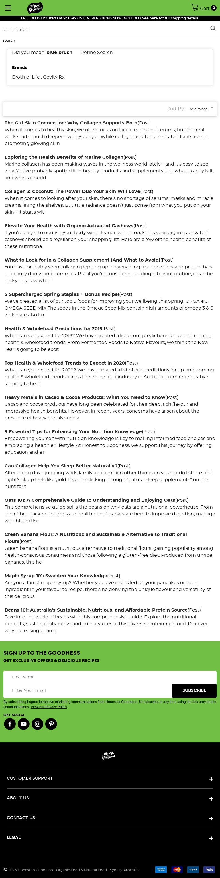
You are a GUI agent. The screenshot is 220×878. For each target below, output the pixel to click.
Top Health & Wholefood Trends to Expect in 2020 (65, 363)
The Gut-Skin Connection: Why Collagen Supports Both (71, 123)
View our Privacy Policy (49, 707)
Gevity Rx (54, 77)
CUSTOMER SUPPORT (30, 778)
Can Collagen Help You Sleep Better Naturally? (61, 466)
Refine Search (96, 52)
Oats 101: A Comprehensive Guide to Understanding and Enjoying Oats (90, 500)
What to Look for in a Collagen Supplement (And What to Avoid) (82, 260)
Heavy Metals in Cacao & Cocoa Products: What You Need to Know (85, 397)
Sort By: (176, 109)
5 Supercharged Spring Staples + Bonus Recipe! (62, 294)
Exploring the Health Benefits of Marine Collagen (64, 157)
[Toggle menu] (8, 8)
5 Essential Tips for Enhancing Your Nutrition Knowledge (73, 431)
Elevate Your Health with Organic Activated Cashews (69, 226)
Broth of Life (26, 77)
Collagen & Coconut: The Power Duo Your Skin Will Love (72, 191)
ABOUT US (18, 798)
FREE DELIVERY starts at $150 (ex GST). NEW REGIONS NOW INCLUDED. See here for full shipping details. (110, 18)
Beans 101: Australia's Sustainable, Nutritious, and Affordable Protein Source (96, 610)
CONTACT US (21, 818)
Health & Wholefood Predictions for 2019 (53, 328)
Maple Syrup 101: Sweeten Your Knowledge (56, 576)
